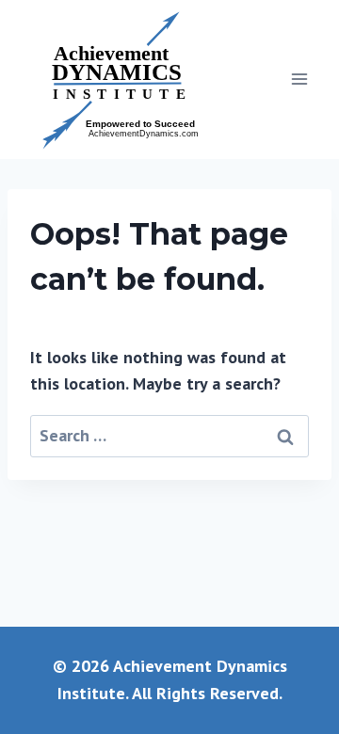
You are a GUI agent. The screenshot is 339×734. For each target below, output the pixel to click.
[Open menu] (299, 79)
